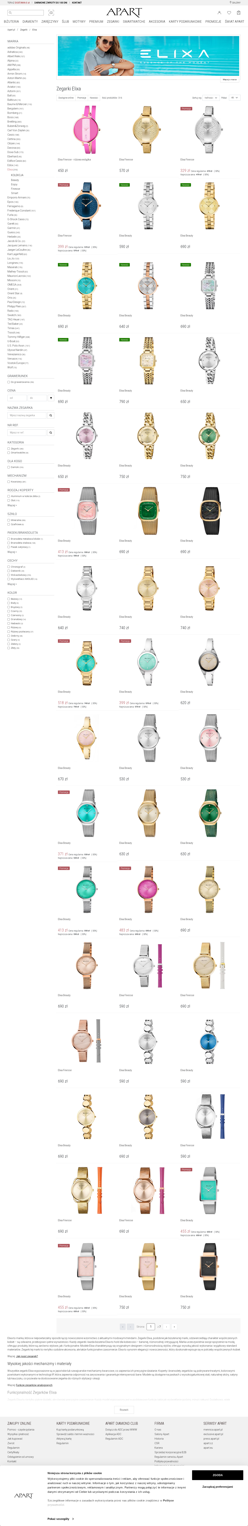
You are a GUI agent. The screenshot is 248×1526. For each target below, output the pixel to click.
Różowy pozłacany (22, 631)
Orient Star (14, 293)
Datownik (17, 570)
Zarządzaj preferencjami (217, 1486)
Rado (13, 310)
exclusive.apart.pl (213, 1434)
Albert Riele (16, 56)
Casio (13, 134)
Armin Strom (16, 73)
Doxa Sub (15, 152)
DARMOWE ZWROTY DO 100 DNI (50, 2)
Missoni (14, 280)
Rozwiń (124, 1409)
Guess (13, 232)
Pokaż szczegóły (58, 1518)
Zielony (16, 644)
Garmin (13, 228)
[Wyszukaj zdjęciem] (51, 12)
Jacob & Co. (16, 241)
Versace (14, 358)
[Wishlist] (229, 12)
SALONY (236, 2)
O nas (158, 1429)
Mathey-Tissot (17, 271)
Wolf (12, 367)
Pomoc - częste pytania (20, 1429)
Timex (13, 328)
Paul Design (16, 302)
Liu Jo (13, 258)
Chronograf (18, 566)
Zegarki (23, 29)
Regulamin (13, 1447)
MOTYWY (79, 21)
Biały (15, 603)
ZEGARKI (113, 21)
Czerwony (17, 615)
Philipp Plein (16, 306)
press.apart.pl (211, 1438)
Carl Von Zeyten (18, 130)
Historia (159, 1438)
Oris (11, 297)
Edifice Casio (16, 160)
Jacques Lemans (19, 245)
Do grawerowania (22, 382)
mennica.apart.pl (213, 1429)
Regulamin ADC (114, 1438)
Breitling (14, 121)
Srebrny (17, 635)
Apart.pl (11, 29)
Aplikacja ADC (113, 1434)
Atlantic (13, 82)
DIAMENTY (30, 21)
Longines (15, 262)
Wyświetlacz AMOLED (24, 579)
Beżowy (16, 599)
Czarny (16, 611)
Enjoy (14, 184)
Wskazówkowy (21, 575)
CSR (157, 1443)
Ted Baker (15, 323)
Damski (17, 467)
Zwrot (10, 1443)
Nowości (94, 98)
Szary (15, 639)
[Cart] (238, 13)
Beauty (15, 180)
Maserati (15, 267)
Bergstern (15, 108)
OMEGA (14, 284)
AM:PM (14, 65)
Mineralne (18, 520)
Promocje (81, 98)
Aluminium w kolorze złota (25, 496)
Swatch (14, 315)
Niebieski (17, 623)
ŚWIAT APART (234, 21)
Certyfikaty (13, 1452)
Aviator (14, 86)
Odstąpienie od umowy (20, 1456)
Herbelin (14, 236)
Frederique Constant (21, 210)
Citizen (13, 143)
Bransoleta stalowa (23, 542)
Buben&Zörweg (17, 126)
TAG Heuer (16, 319)
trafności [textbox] (209, 98)
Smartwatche (19, 452)
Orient (12, 289)
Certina (14, 139)
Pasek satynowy (20, 547)
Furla (12, 214)
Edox (12, 165)
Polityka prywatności (166, 1461)
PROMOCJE (213, 21)
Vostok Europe (18, 363)
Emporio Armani (18, 197)
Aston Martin (16, 78)
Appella (13, 69)
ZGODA (218, 1475)
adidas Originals (18, 47)
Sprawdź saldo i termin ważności (75, 1434)
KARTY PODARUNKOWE (185, 21)
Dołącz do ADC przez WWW (121, 1429)
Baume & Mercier (19, 104)
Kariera (159, 1447)
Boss (13, 117)
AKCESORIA (157, 21)
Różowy (16, 627)
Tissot (13, 332)
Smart (14, 193)
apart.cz (208, 1443)
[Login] (219, 12)
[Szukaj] (51, 398)
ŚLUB (65, 21)
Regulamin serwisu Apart (169, 1456)
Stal (15, 500)
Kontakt (11, 1461)
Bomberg (14, 112)
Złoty (15, 648)
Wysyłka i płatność (18, 1434)
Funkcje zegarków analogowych (34, 1385)
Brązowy (16, 607)
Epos (13, 201)
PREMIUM (96, 21)
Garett (12, 223)
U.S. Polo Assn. (18, 345)
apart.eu (208, 1447)
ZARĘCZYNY (49, 21)
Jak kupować (15, 1438)
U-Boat (13, 341)
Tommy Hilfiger (18, 336)
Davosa (13, 147)
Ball (11, 95)
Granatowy (18, 619)
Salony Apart (162, 1434)
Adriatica (15, 51)
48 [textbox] (232, 97)
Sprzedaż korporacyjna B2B (170, 1452)
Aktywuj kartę (64, 1438)
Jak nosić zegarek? (27, 1356)
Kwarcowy (18, 481)
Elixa (12, 169)
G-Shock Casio (18, 219)
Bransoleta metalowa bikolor (27, 538)
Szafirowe (17, 524)
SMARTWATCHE (134, 21)
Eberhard (14, 156)
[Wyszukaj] (10, 12)
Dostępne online (66, 98)
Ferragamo (15, 206)
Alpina (13, 60)
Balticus (14, 99)
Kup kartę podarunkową (70, 1429)
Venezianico (16, 354)
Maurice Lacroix (19, 275)
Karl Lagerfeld (17, 254)
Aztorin (14, 91)
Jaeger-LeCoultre (19, 249)
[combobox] (211, 98)
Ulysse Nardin (17, 350)
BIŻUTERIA (11, 21)
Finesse (15, 188)
